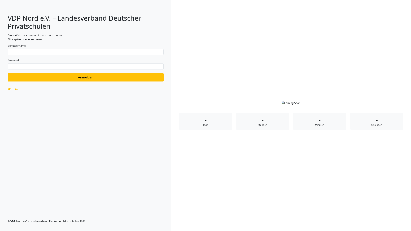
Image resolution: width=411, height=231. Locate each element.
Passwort (13, 60)
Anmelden (85, 77)
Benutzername (17, 45)
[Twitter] (9, 89)
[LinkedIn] (16, 89)
